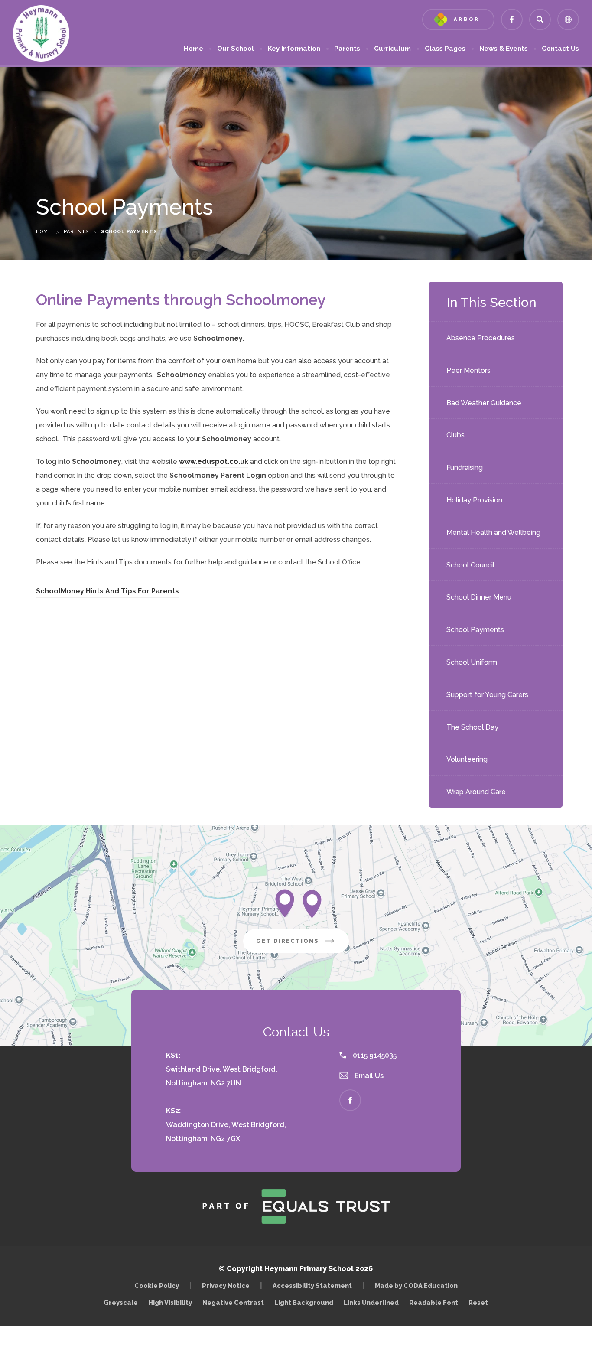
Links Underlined (371, 1302)
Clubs (455, 435)
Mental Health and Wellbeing (493, 532)
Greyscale (121, 1302)
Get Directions (302, 945)
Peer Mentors (468, 370)
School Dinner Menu (478, 597)
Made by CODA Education (418, 1285)
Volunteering (467, 759)
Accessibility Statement (312, 1285)
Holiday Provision (474, 500)
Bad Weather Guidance (483, 403)
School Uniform (471, 662)
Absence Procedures (480, 338)
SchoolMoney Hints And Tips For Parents (107, 592)
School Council (470, 565)
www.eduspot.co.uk (213, 462)
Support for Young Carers (487, 695)
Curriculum (392, 48)
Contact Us (560, 48)
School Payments (475, 630)
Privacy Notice (226, 1285)
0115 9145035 (374, 1055)
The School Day (472, 727)
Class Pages (445, 48)
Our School (235, 48)
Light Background (303, 1302)
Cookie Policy (156, 1285)
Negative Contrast (233, 1302)
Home (193, 48)
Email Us (368, 1076)
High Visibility (170, 1302)
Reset (478, 1302)
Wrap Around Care (476, 792)
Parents (347, 48)
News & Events (503, 48)
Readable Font (433, 1302)
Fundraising (464, 467)
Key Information (294, 48)
